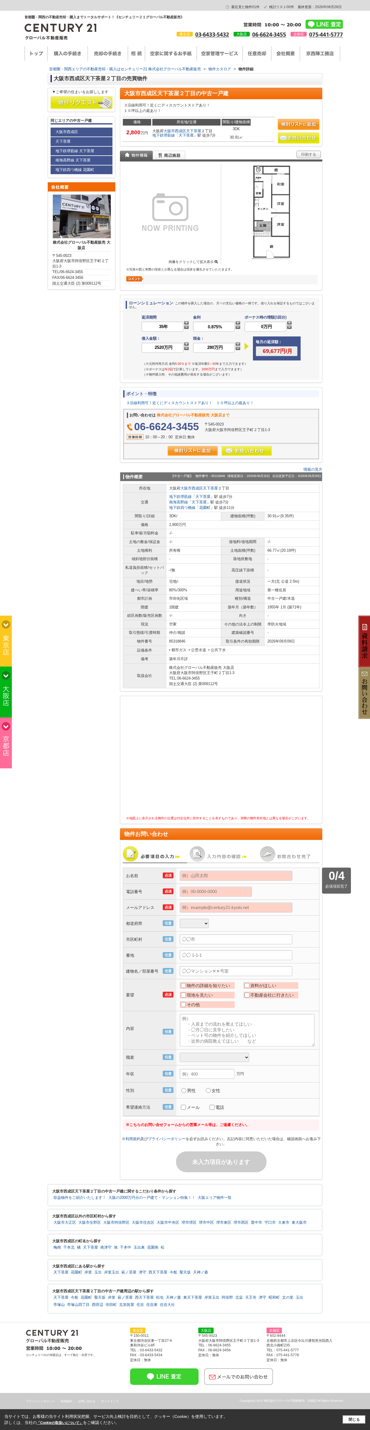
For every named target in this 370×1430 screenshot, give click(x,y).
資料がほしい (263, 985)
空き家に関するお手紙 (171, 53)
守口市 (270, 1223)
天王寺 (250, 1297)
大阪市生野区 (89, 1223)
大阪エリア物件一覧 (215, 1198)
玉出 (98, 1272)
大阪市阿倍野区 (116, 1223)
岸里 (88, 1272)
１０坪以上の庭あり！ (235, 403)
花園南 (152, 1247)
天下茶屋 (193, 131)
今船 (173, 1272)
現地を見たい (200, 995)
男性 (191, 1090)
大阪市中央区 (168, 1223)
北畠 (239, 1297)
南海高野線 (178, 502)
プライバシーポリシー (167, 1139)
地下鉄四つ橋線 (182, 507)
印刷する (308, 154)
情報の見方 (313, 469)
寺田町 (111, 1305)
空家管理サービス (220, 53)
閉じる (354, 1419)
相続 (136, 53)
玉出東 (139, 1247)
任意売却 (257, 53)
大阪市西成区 (175, 131)
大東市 (283, 1223)
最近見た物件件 (245, 7)
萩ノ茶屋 (128, 1272)
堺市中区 (206, 1223)
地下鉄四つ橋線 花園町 (75, 170)
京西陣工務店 (320, 53)
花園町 (204, 507)
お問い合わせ (86, 1401)
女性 (216, 1090)
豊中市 (256, 1223)
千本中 (125, 1247)
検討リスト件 (281, 7)
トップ (36, 53)
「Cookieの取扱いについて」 (60, 1423)
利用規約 (132, 1139)
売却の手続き (108, 53)
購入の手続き (68, 53)
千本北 (69, 1247)
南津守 (106, 1247)
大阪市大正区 (64, 1223)
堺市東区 (223, 1223)
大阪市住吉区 (143, 1223)
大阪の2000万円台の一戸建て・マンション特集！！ (151, 1198)
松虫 (160, 1297)
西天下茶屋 (158, 1272)
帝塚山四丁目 (78, 1305)
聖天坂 (185, 1272)
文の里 (287, 1297)
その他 (193, 1004)
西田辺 (97, 1305)
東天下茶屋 (192, 1297)
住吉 (140, 1305)
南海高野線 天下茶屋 (73, 160)
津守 (142, 1272)
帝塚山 (59, 1305)
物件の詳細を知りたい (208, 985)
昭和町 (274, 1297)
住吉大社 (167, 1305)
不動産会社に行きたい (272, 995)
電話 (219, 1107)
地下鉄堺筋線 (163, 135)
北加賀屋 (126, 1305)
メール (193, 1107)
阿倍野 (227, 1297)
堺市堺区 (189, 1223)
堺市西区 (241, 1223)
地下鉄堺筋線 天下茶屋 (75, 151)
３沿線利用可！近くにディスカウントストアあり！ (169, 403)
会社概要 (285, 53)
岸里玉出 (111, 1272)
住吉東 (152, 1305)
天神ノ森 (200, 1272)
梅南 (57, 1247)
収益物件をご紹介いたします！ (79, 1198)
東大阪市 (299, 1223)
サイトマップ (110, 1401)
